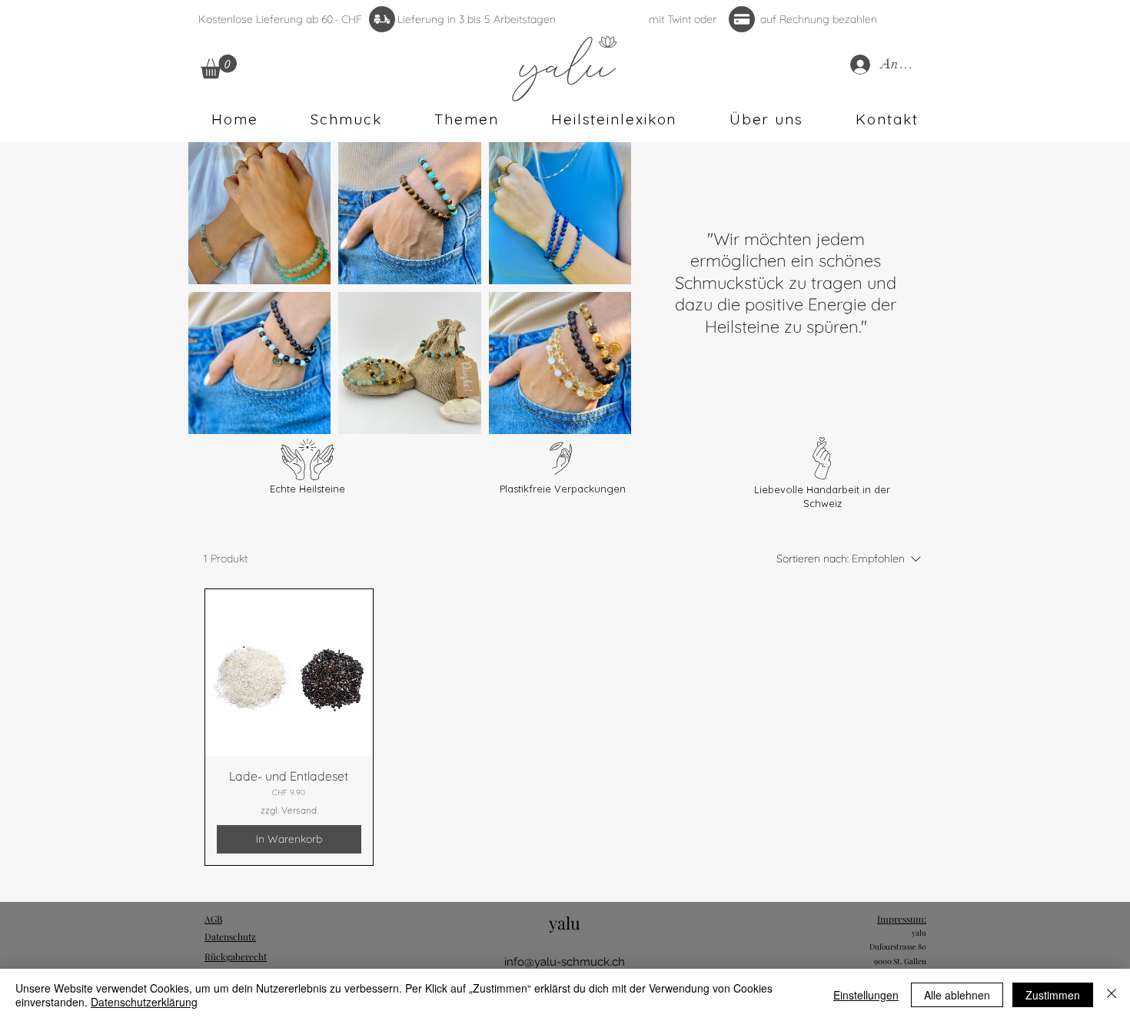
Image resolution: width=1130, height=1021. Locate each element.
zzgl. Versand (289, 810)
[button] (219, 66)
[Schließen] (1111, 995)
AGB (213, 919)
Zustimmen (1052, 995)
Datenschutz (230, 936)
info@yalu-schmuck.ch (564, 962)
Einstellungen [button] (866, 995)
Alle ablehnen (957, 995)
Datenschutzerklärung (144, 1001)
